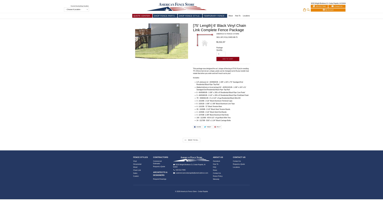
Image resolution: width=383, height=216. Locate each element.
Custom (136, 176)
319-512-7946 (320, 6)
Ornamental (137, 164)
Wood (135, 167)
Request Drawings (159, 179)
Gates (135, 173)
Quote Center (142, 15)
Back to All (193, 140)
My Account (329, 10)
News (215, 170)
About (231, 16)
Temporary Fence (215, 15)
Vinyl (135, 161)
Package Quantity (219, 49)
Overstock (216, 161)
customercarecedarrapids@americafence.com (192, 173)
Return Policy (218, 176)
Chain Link (137, 170)
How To (237, 16)
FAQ (214, 167)
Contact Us (338, 6)
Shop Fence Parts (165, 15)
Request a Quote (159, 166)
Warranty (216, 179)
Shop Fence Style (190, 15)
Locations (246, 16)
